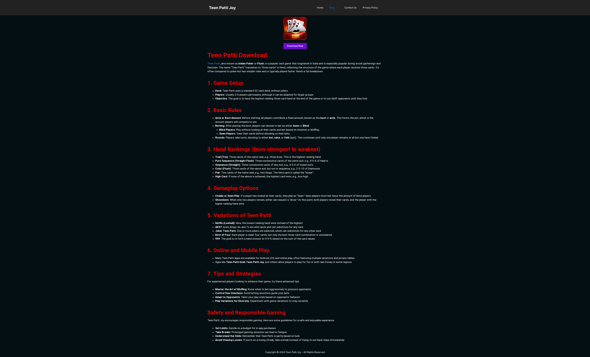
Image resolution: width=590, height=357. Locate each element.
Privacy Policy (370, 7)
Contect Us (350, 7)
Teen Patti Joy (222, 7)
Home (320, 7)
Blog (332, 7)
